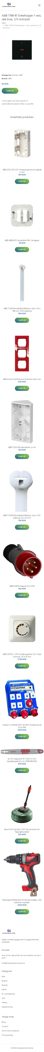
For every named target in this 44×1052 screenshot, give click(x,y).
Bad (3, 976)
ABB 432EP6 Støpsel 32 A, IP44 (22, 586)
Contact (5, 1026)
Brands (15, 75)
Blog (4, 1022)
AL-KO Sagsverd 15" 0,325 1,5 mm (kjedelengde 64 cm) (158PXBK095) (22, 760)
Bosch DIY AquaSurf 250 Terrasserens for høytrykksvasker (22, 830)
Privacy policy (7, 1035)
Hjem (4, 23)
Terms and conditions (10, 1031)
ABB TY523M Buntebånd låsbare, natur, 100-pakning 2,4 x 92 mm (22, 516)
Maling (4, 1002)
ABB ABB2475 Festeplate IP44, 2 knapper (22, 240)
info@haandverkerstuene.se (13, 963)
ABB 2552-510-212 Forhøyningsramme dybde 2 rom (22, 170)
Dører (4, 989)
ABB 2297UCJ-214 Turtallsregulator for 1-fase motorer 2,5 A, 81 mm (22, 655)
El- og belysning (8, 994)
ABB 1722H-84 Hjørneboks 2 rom (22, 447)
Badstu (5, 981)
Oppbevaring (7, 1007)
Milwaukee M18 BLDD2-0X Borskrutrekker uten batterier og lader (22, 901)
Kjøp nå (10, 91)
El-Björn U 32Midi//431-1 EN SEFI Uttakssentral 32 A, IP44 (22, 726)
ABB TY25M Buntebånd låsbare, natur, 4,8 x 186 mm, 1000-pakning (22, 309)
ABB (21, 75)
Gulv (3, 998)
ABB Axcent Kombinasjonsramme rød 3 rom (22, 379)
